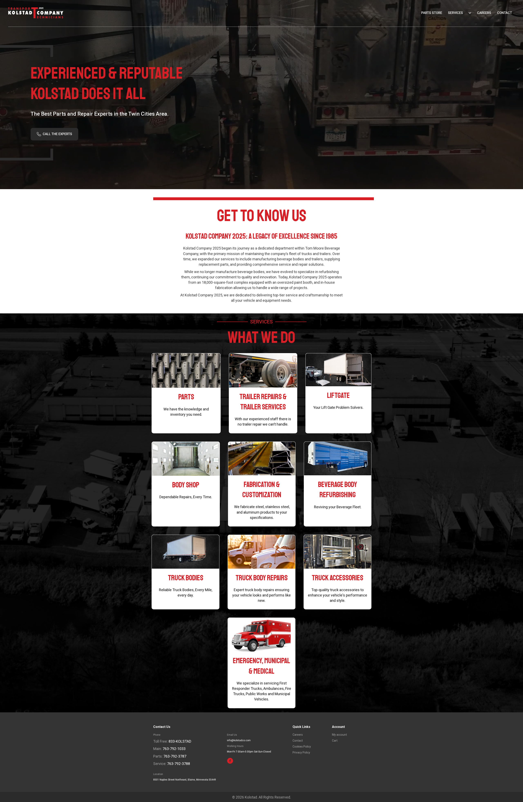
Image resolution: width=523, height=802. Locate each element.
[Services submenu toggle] (470, 12)
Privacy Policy (301, 752)
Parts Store (431, 13)
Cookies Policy (302, 746)
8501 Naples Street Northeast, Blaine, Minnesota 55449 (184, 779)
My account (339, 734)
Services (455, 13)
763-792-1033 (174, 749)
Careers (484, 13)
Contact (504, 13)
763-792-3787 (174, 756)
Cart (334, 740)
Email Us (232, 734)
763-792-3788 (178, 763)
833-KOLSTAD (180, 741)
